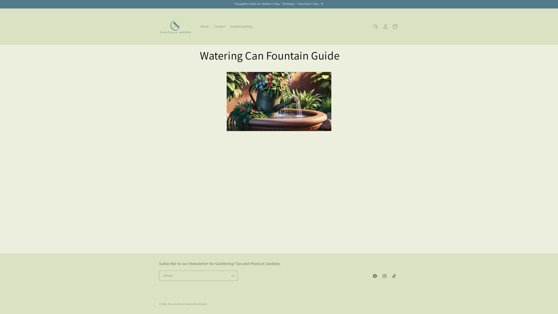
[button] (376, 26)
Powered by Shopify (196, 303)
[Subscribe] (232, 276)
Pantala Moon (176, 303)
